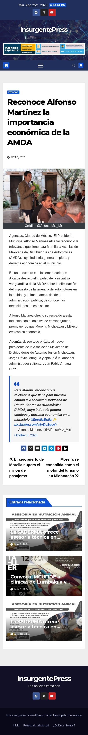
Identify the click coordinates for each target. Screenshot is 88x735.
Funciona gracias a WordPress (25, 715)
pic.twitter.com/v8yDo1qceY (35, 424)
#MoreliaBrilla (41, 419)
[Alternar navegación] (40, 65)
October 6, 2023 (25, 435)
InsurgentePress (44, 29)
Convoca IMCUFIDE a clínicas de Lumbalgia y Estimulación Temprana (39, 582)
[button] (73, 65)
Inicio (16, 725)
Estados (13, 92)
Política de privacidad (36, 725)
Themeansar (74, 715)
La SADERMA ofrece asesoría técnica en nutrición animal (34, 537)
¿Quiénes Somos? (64, 725)
